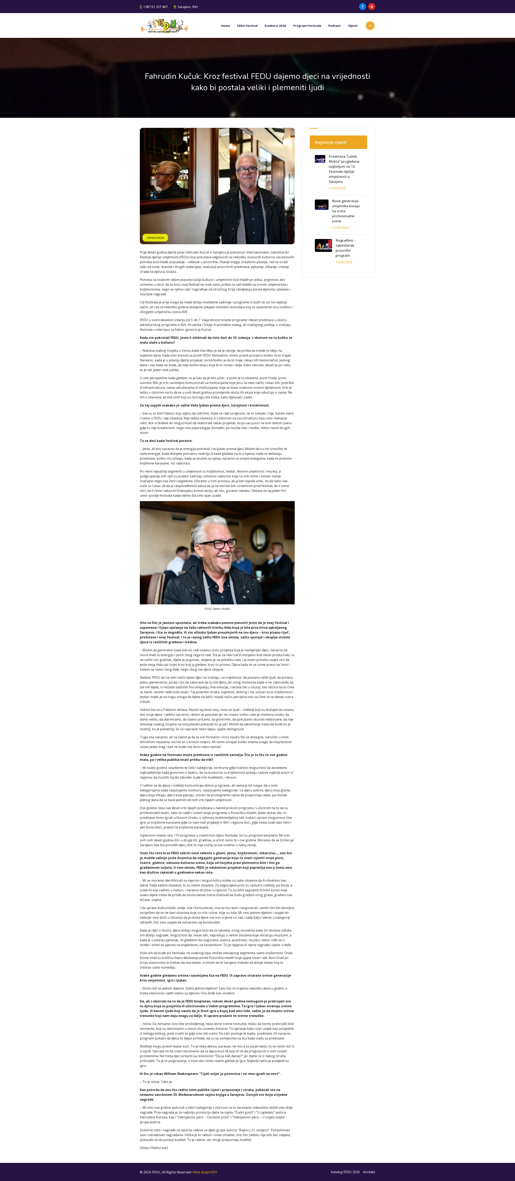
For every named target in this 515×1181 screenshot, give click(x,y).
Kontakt (369, 1172)
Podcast (334, 26)
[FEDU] (164, 25)
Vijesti (352, 26)
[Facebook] (362, 6)
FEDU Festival (247, 26)
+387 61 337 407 (155, 7)
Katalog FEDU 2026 (345, 1172)
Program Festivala (307, 26)
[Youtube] (371, 6)
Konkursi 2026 (275, 26)
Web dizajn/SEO (205, 1172)
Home (225, 26)
